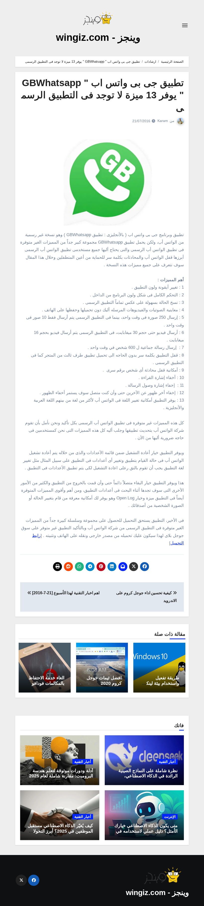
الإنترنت (170, 817)
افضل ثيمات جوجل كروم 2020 (104, 680)
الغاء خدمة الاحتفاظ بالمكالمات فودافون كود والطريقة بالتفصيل (46, 685)
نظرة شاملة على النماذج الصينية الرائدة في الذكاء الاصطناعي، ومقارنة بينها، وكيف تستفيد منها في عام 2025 (145, 778)
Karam (162, 121)
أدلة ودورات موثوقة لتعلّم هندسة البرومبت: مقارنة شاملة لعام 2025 (61, 773)
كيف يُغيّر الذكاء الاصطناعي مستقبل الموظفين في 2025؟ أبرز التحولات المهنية (60, 831)
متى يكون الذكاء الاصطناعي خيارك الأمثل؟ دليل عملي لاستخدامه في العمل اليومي (146, 831)
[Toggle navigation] (185, 25)
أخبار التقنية (167, 762)
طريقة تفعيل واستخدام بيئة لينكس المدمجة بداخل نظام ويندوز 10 (160, 685)
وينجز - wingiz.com (98, 37)
